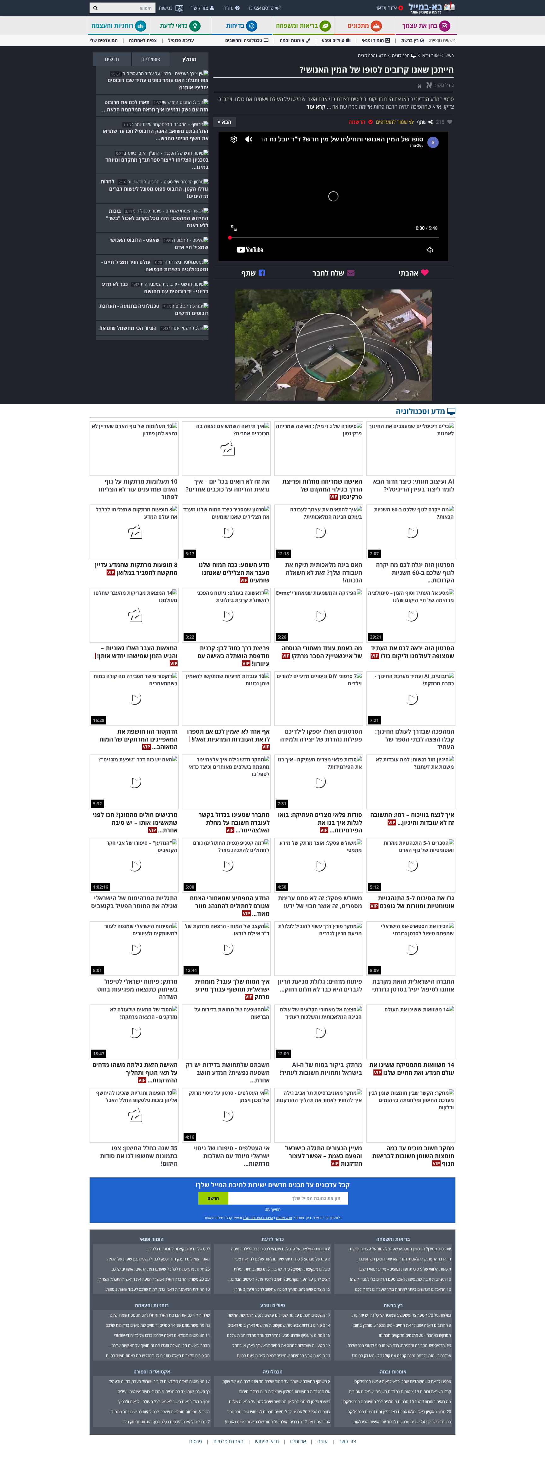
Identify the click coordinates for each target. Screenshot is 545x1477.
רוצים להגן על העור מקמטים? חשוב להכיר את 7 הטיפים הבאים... (279, 1279)
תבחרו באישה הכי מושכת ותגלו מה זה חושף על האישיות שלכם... (159, 1345)
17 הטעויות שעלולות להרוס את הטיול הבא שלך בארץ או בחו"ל (281, 1345)
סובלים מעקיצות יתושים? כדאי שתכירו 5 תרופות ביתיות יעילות (282, 1269)
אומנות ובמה (292, 40)
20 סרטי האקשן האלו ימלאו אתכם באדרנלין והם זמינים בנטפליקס (399, 1411)
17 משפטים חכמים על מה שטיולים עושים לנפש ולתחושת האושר (279, 1315)
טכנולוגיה (401, 55)
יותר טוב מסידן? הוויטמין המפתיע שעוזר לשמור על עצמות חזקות (400, 1249)
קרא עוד (316, 106)
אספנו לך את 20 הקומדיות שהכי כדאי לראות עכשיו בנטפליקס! (402, 1381)
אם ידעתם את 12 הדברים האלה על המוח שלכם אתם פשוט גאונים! (277, 1422)
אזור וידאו (387, 8)
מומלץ (189, 59)
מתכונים (359, 25)
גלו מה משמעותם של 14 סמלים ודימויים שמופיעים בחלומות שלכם (158, 1325)
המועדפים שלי (104, 40)
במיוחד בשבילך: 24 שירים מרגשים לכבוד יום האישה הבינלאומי (402, 1422)
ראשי (449, 55)
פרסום (195, 1441)
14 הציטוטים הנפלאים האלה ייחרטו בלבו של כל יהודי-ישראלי (162, 1335)
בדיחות (236, 25)
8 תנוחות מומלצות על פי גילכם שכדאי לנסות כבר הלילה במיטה (280, 1249)
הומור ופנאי (373, 40)
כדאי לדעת (174, 25)
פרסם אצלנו (261, 7)
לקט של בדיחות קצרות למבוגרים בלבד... (178, 1249)
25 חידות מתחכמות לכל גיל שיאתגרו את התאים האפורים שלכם (160, 1269)
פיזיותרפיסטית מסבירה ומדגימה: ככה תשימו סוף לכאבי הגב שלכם (399, 1345)
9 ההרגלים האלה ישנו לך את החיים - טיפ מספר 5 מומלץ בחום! (402, 1325)
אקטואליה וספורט (151, 1371)
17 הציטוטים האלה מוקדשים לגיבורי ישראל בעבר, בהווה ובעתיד (159, 1381)
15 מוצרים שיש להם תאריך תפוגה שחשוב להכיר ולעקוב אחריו (282, 1289)
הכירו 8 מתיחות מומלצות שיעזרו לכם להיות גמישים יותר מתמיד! (160, 1411)
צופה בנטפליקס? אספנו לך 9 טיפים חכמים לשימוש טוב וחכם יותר (278, 1411)
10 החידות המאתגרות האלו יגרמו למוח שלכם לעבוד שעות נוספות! (157, 1289)
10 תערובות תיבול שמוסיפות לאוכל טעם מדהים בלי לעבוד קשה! (400, 1279)
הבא (226, 121)
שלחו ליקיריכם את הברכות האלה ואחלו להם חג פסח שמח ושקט (160, 1315)
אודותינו (298, 1441)
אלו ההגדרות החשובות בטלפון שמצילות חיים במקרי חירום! (284, 1391)
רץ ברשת (410, 40)
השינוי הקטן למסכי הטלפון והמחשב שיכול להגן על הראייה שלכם (279, 1401)
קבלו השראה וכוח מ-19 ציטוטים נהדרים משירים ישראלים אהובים (400, 1391)
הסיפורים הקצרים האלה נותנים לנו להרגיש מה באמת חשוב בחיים (158, 1355)
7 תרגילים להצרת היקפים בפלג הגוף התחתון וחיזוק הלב (166, 1422)
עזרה (228, 7)
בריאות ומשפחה (297, 25)
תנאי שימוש (284, 1217)
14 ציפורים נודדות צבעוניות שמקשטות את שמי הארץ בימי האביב (279, 1325)
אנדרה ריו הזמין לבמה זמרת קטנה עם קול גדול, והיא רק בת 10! (401, 1355)
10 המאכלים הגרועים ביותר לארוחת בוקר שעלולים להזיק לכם (403, 1289)
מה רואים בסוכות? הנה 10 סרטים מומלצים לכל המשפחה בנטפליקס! (397, 1401)
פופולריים (150, 59)
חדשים (112, 59)
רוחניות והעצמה (113, 25)
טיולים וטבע (333, 40)
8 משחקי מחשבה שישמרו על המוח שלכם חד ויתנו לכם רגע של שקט (276, 1381)
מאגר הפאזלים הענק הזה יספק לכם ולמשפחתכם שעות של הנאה (158, 1259)
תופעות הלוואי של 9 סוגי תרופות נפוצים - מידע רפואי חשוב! (405, 1269)
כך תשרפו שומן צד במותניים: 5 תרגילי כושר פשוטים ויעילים (164, 1391)
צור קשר (199, 7)
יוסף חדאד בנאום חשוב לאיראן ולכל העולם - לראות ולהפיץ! (164, 1401)
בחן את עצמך (420, 25)
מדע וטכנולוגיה (372, 55)
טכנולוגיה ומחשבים (243, 40)
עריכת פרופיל (181, 40)
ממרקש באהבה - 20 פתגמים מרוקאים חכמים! (415, 1335)
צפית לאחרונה (143, 40)
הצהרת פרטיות (228, 1441)
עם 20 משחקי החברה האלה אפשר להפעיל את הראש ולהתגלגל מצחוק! (153, 1279)
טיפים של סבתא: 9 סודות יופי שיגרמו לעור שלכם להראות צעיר (281, 1259)
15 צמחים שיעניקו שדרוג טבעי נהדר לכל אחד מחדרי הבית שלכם (278, 1335)
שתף (422, 121)
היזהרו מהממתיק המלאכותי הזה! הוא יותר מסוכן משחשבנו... (403, 1259)
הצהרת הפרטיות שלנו (258, 1217)
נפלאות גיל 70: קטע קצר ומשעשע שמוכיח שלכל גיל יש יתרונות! (401, 1315)
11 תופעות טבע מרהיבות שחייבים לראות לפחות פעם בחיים (283, 1355)
